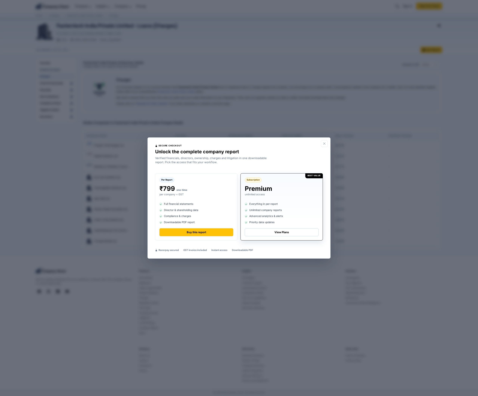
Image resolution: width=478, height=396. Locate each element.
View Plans (281, 232)
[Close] (324, 143)
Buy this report (196, 232)
